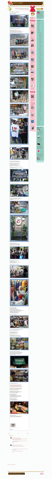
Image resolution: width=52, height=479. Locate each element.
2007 (38, 125)
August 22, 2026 (34, 39)
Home (18, 433)
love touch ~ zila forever (33, 77)
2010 (38, 121)
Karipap (34, 127)
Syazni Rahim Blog (32, 30)
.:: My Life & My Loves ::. (33, 58)
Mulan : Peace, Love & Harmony (32, 50)
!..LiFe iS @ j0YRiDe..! (18, 3)
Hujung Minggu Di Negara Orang (40, 69)
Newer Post (9, 433)
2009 (38, 122)
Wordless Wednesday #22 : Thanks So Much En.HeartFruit (40, 79)
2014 (38, 28)
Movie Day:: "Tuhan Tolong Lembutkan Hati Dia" (40, 89)
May (39, 115)
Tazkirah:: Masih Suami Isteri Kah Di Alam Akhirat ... (40, 54)
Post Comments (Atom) (13, 464)
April (39, 116)
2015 (38, 27)
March (39, 117)
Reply (13, 442)
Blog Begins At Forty (32, 38)
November (40, 108)
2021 (38, 21)
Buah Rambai (34, 66)
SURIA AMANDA (32, 43)
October (39, 109)
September (40, 110)
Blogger (20, 473)
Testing (39, 91)
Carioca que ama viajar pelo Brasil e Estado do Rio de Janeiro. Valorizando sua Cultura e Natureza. (33, 104)
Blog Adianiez (32, 113)
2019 (38, 23)
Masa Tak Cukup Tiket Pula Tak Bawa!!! (22, 8)
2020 (38, 22)
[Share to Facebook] (12, 429)
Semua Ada (40, 48)
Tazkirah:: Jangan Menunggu (40, 71)
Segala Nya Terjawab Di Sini (40, 37)
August (39, 111)
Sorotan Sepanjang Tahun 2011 (40, 35)
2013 (38, 29)
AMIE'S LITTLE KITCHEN (33, 94)
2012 (38, 30)
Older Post (27, 433)
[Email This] (10, 429)
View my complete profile (39, 18)
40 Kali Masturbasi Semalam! (40, 59)
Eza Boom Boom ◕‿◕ (33, 119)
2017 (38, 24)
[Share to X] (11, 429)
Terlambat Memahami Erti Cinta (40, 95)
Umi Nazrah (32, 83)
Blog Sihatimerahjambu (33, 24)
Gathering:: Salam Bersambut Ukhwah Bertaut (40, 66)
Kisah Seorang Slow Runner (32, 126)
